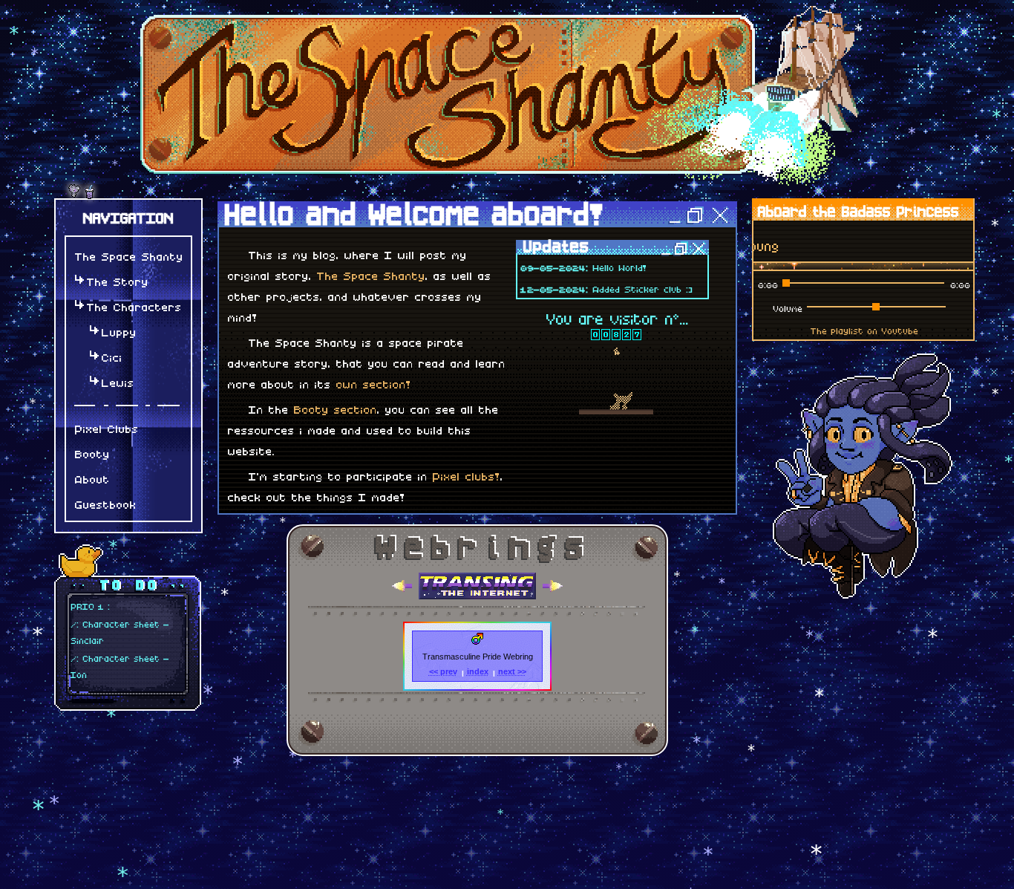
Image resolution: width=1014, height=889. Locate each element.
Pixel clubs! (465, 474)
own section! (372, 382)
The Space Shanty (369, 274)
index (477, 671)
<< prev (443, 671)
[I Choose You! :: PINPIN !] (74, 196)
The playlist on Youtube (863, 329)
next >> (512, 671)
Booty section (334, 407)
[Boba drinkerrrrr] (89, 196)
